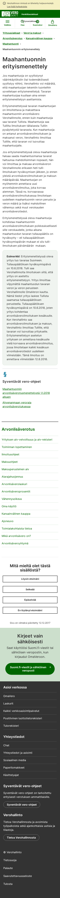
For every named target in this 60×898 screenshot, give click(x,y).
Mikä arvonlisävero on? (16, 536)
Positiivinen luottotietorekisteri (22, 718)
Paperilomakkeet (13, 767)
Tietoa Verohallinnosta (21, 837)
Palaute (8, 868)
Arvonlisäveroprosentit (16, 491)
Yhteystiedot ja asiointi (17, 752)
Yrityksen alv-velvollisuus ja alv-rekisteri (27, 439)
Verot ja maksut (32, 32)
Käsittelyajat (11, 775)
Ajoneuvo (8, 521)
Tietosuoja (9, 860)
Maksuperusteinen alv (15, 469)
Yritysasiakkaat (11, 32)
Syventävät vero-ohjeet (22, 804)
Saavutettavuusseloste (17, 876)
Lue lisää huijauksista (17, 6)
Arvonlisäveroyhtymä (15, 543)
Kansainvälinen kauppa (39, 38)
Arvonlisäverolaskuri (14, 484)
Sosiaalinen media (14, 760)
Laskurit (8, 703)
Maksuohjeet (10, 461)
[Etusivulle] (10, 13)
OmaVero (9, 696)
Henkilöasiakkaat (30, 14)
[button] (30, 579)
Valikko (7, 25)
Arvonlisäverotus (12, 38)
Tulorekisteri (11, 725)
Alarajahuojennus (12, 476)
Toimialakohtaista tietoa (17, 528)
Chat (6, 745)
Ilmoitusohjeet (10, 454)
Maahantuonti (11, 43)
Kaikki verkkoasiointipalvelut (21, 711)
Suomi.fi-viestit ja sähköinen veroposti (28, 669)
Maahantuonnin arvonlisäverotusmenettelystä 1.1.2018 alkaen (26, 393)
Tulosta (7, 883)
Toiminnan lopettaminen (17, 447)
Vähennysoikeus (12, 498)
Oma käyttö (9, 506)
